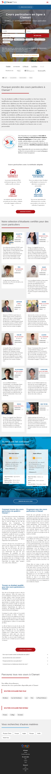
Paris (32, 698)
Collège (12, 715)
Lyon (26, 698)
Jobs (25, 770)
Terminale (20, 715)
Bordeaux (5, 698)
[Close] (49, 6)
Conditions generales (25, 754)
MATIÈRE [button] (5, 31)
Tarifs (25, 762)
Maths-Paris (6, 737)
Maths (39, 733)
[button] (8, 39)
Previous (1, 469)
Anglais (24, 733)
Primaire (5, 715)
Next (50, 467)
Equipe (25, 752)
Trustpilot (25, 493)
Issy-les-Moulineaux (16, 698)
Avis (25, 767)
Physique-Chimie (7, 733)
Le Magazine (25, 768)
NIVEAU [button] (29, 31)
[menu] (47, 2)
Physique (31, 733)
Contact (25, 760)
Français (17, 733)
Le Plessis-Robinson (41, 698)
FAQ (25, 758)
